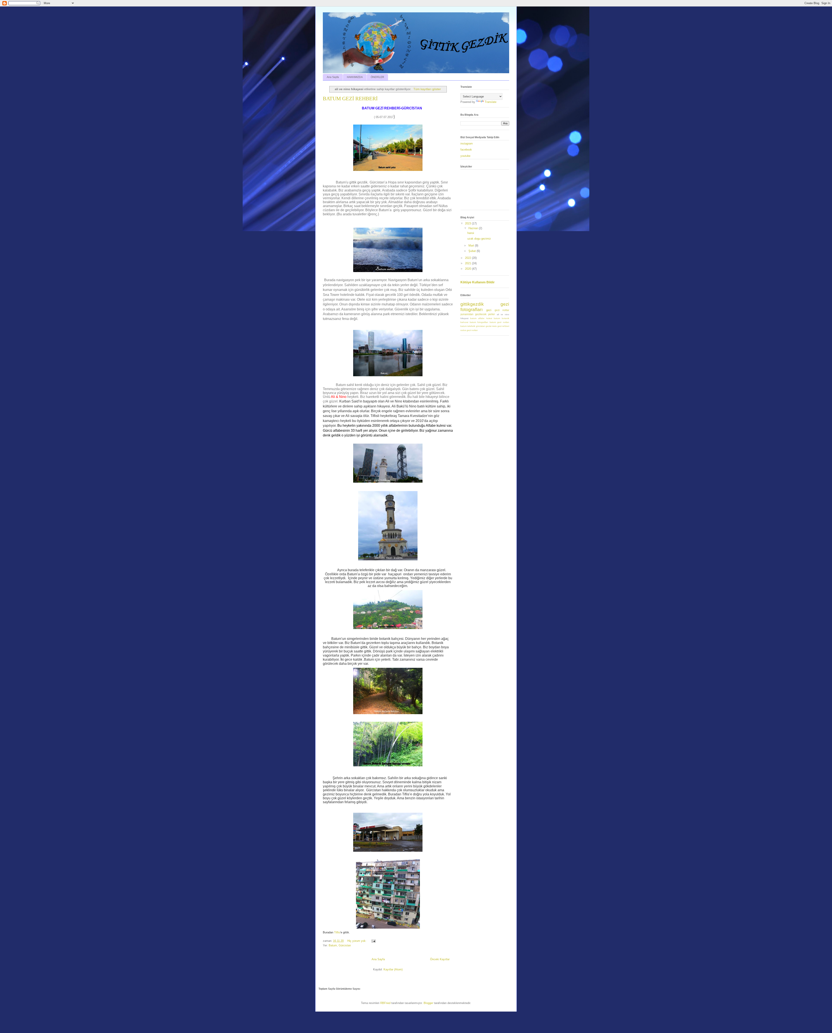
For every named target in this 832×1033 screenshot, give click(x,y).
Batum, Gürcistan (340, 945)
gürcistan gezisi (483, 326)
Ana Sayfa (333, 77)
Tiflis (337, 932)
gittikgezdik (472, 304)
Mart (471, 245)
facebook (466, 149)
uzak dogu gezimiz (479, 238)
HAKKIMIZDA (355, 77)
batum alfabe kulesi (481, 318)
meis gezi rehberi (500, 326)
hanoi (470, 233)
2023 (468, 223)
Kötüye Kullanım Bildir (477, 282)
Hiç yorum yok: (357, 940)
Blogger (428, 1003)
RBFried (385, 1003)
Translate (490, 102)
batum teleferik (467, 326)
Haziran (473, 228)
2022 (468, 257)
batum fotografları (479, 322)
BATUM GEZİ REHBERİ (350, 98)
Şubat (472, 251)
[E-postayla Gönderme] (373, 940)
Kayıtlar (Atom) (393, 969)
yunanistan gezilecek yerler (477, 314)
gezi (488, 310)
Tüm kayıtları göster (427, 89)
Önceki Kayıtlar (440, 959)
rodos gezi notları (469, 330)
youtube (465, 155)
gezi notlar (502, 310)
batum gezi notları (499, 322)
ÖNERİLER (377, 77)
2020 (468, 268)
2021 (468, 263)
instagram (466, 143)
